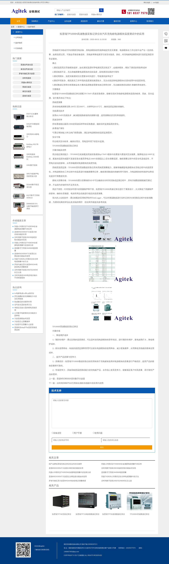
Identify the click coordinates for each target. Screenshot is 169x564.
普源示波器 (83, 14)
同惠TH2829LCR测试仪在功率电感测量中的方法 (26, 260)
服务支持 (117, 21)
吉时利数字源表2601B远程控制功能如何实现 (25, 238)
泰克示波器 (26, 91)
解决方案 (100, 21)
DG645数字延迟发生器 (32, 186)
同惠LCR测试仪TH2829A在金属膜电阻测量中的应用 (25, 227)
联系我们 (150, 21)
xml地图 (156, 2)
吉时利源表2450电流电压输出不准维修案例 (25, 276)
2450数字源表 (31, 165)
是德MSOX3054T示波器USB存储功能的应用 (25, 233)
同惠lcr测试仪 (96, 14)
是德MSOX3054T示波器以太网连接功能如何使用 (25, 255)
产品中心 (51, 21)
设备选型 (57, 433)
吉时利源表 (26, 78)
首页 (18, 21)
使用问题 (98, 433)
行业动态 (18, 48)
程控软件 (84, 21)
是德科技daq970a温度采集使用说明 (25, 328)
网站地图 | (147, 2)
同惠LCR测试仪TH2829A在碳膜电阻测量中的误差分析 (25, 244)
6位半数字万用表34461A (33, 196)
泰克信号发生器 (27, 69)
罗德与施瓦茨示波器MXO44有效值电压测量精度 (26, 265)
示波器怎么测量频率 (22, 321)
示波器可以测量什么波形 (23, 324)
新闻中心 (133, 21)
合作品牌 (67, 21)
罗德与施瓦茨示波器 (27, 74)
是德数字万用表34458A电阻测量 (26, 249)
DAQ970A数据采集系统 (32, 125)
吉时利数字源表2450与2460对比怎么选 (26, 271)
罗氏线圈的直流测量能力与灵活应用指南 (25, 297)
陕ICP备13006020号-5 (89, 544)
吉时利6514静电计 (32, 135)
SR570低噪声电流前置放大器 (32, 175)
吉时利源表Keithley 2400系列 (32, 156)
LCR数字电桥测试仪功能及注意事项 (25, 314)
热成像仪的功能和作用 (23, 302)
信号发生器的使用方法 (23, 305)
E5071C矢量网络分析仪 (32, 115)
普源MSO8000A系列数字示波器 (71, 379)
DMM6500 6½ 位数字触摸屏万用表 (32, 206)
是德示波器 (71, 14)
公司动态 (18, 37)
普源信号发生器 (27, 65)
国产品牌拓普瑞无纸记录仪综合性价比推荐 (65, 464)
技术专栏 (31, 27)
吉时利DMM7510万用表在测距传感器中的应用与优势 (80, 383)
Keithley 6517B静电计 (32, 145)
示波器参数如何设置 (22, 318)
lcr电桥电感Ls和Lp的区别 (24, 293)
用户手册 (78, 433)
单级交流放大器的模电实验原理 (25, 309)
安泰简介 (34, 21)
